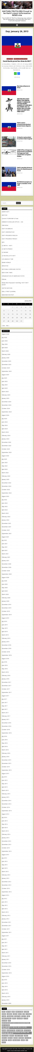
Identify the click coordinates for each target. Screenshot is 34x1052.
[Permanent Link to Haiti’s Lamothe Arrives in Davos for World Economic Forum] (9, 172)
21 (8, 317)
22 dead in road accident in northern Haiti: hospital (24, 138)
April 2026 (5, 347)
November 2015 (6, 763)
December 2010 (6, 963)
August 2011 (5, 936)
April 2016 (5, 746)
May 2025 (5, 385)
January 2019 (5, 641)
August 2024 (5, 415)
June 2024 (5, 422)
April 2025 (5, 388)
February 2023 (6, 476)
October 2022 (6, 489)
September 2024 (7, 412)
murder (15, 1038)
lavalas (26, 1036)
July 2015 (4, 777)
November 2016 (6, 726)
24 (21, 317)
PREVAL (4, 279)
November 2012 (6, 885)
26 (30, 317)
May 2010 (5, 986)
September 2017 (7, 692)
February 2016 (6, 753)
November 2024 (6, 405)
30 (17, 321)
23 (17, 317)
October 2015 (6, 767)
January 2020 (5, 601)
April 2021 (5, 550)
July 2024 (4, 418)
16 (17, 314)
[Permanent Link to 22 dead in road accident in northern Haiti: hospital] (9, 141)
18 (25, 314)
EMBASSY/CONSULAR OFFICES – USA (12, 222)
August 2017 (5, 696)
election (26, 1018)
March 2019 (5, 635)
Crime (28, 1016)
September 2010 (7, 973)
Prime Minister (16, 1040)
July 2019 (4, 621)
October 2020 (6, 570)
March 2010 (5, 993)
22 (12, 317)
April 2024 (5, 429)
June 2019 (5, 625)
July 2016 (4, 736)
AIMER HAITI (5, 212)
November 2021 (6, 527)
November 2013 (6, 844)
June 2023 (5, 462)
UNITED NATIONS (7, 288)
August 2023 (5, 456)
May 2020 (5, 587)
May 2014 (5, 824)
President (4, 1040)
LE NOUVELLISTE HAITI (9, 255)
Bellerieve (26, 1012)
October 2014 (6, 807)
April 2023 (5, 469)
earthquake (19, 1018)
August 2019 (5, 618)
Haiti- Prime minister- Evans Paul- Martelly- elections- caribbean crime (14, 1027)
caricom (15, 1014)
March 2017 (5, 712)
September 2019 (7, 614)
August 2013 (5, 854)
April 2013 (5, 868)
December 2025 (6, 361)
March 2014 (5, 831)
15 (12, 314)
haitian (3, 1030)
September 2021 (7, 533)
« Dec (3, 325)
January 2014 (5, 837)
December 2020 (6, 564)
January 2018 (5, 679)
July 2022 (4, 499)
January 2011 (5, 959)
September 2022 (7, 493)
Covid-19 (24, 1016)
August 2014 (5, 814)
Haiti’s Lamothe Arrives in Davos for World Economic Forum (24, 169)
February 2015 (6, 794)
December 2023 (6, 442)
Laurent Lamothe (19, 1036)
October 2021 (6, 530)
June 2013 (5, 861)
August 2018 (5, 658)
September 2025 (7, 371)
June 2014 (5, 821)
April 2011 (5, 949)
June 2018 (5, 665)
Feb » (7, 325)
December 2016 (6, 723)
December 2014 (6, 800)
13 (4, 314)
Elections (9, 59)
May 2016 (5, 743)
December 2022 (6, 483)
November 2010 (6, 966)
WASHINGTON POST (8, 295)
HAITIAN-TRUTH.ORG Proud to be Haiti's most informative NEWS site (17, 13)
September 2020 (7, 574)
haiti (9, 1020)
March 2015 (5, 790)
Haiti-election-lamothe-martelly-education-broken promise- (16, 1023)
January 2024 (5, 439)
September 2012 (7, 892)
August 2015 (5, 773)
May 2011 (5, 946)
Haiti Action (5, 225)
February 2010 (6, 996)
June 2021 (5, 543)
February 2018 (6, 675)
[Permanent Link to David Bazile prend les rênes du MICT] (17, 45)
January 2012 (5, 919)
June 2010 (5, 983)
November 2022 (6, 486)
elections (4, 1020)
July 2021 (4, 540)
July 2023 (4, 459)
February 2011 (6, 956)
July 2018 (4, 662)
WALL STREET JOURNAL (9, 291)
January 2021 (5, 560)
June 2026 (5, 341)
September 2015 (7, 770)
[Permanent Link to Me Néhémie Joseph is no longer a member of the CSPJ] (9, 186)
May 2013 (5, 865)
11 (25, 310)
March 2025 (5, 391)
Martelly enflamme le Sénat (23, 87)
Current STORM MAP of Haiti (10, 218)
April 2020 (5, 591)
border (4, 1014)
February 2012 (6, 915)
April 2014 (5, 827)
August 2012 (5, 895)
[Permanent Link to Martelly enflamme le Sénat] (9, 90)
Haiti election (27, 1030)
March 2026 (5, 351)
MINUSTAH (5, 266)
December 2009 (6, 1003)
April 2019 (5, 631)
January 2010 (5, 1000)
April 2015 (5, 787)
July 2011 (4, 939)
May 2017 (5, 706)
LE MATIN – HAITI (7, 245)
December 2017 (6, 682)
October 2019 (6, 611)
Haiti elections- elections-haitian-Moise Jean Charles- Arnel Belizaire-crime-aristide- (15, 1033)
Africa (3, 1012)
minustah (10, 1038)
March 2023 (5, 472)
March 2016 (5, 750)
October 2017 (6, 689)
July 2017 (4, 699)
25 (25, 317)
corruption (17, 1016)
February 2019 (6, 638)
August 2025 (5, 374)
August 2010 (5, 976)
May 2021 (5, 547)
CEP (23, 1014)
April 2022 (5, 510)
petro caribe (28, 1038)
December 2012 (6, 881)
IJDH (3, 242)
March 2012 (5, 912)
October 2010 (6, 969)
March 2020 (5, 594)
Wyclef (3, 1042)
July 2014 (4, 817)
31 (21, 321)
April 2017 (5, 709)
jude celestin (5, 1036)
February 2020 (6, 598)
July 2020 (4, 581)
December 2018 (6, 645)
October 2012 (6, 888)
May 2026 (5, 344)
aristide (8, 1012)
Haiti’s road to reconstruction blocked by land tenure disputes (24, 124)
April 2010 (5, 990)
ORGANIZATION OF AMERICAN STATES (13, 276)
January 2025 (5, 398)
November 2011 (6, 925)
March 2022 (5, 513)
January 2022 (5, 520)
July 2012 (4, 898)
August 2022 (5, 496)
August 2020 (5, 577)
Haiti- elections (5, 1025)
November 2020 (6, 567)
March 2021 (5, 554)
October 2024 (6, 408)
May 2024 (5, 425)
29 (12, 321)
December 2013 (6, 841)
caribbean (9, 1014)
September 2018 (7, 655)
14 (8, 314)
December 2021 (6, 523)
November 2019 (6, 608)
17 (21, 314)
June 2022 (5, 503)
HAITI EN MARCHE (7, 228)
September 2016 (7, 733)
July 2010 (4, 979)
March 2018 (5, 672)
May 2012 (5, 905)
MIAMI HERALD (6, 262)
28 (8, 321)
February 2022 (6, 516)
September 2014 (7, 810)
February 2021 (6, 557)
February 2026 (6, 354)
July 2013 (4, 858)
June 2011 (5, 942)
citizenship (28, 1014)
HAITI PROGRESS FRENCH (9, 239)
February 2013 (6, 875)
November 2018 (6, 648)
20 (4, 317)
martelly (4, 1038)
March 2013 (5, 871)
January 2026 (5, 358)
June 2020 (5, 584)
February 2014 (6, 834)
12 (30, 310)
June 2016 (5, 739)
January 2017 (5, 719)
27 (4, 321)
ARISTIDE (4, 215)
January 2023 (5, 479)
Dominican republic (6, 1018)
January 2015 (5, 797)
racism (22, 1040)
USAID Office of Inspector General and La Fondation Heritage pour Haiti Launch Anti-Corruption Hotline (24, 153)
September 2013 (7, 851)
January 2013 (5, 878)
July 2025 (4, 378)
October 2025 (6, 368)
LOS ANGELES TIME (7, 259)
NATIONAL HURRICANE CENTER (11, 269)
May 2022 (5, 506)
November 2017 (6, 685)
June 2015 (5, 780)
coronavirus (10, 1016)
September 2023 (7, 452)
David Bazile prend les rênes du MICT (17, 61)
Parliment (21, 1038)
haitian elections (11, 1030)
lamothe (12, 1036)
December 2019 (6, 604)
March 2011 (5, 952)
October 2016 (6, 729)
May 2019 (5, 628)
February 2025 (6, 395)
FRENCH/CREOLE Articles (20, 59)
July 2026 (4, 337)
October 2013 (6, 848)
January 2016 (5, 756)
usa (27, 1040)
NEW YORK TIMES (7, 272)
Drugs (14, 1018)
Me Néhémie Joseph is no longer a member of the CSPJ (24, 183)
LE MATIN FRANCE (7, 249)
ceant (20, 1014)
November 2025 (6, 364)
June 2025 (5, 381)
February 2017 (6, 716)
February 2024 (6, 435)
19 (30, 314)
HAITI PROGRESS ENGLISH (10, 235)
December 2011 (6, 922)
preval (9, 1040)
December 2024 (6, 401)
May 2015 (5, 783)
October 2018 (6, 652)
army (13, 1012)
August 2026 (5, 334)
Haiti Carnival (19, 1030)
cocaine (4, 1016)
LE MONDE (5, 252)
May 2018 (5, 668)
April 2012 (5, 908)
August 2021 (5, 537)
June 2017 (5, 702)
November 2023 (6, 445)
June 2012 (5, 902)
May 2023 (5, 466)
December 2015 (6, 760)
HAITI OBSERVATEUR (8, 232)
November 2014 (6, 804)
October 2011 (6, 929)
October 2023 (6, 449)
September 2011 (7, 932)
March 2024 (5, 432)
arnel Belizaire (19, 1012)
